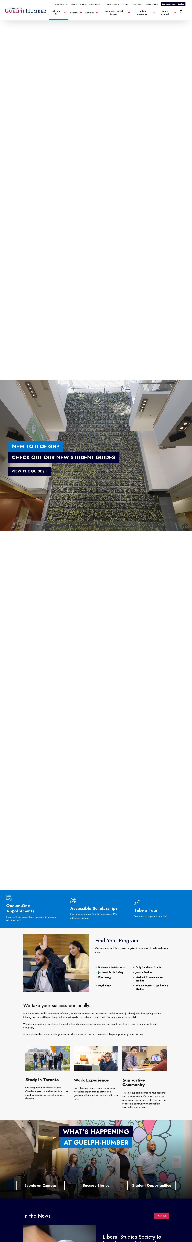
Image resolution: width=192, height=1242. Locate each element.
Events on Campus (40, 1185)
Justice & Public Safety (110, 972)
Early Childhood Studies (149, 967)
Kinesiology (104, 977)
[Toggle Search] (181, 11)
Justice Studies (144, 972)
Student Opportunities (151, 1185)
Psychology (104, 985)
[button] (137, 4)
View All (161, 1215)
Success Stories (96, 1185)
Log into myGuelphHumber (173, 4)
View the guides (28, 471)
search (128, 25)
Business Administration (111, 967)
